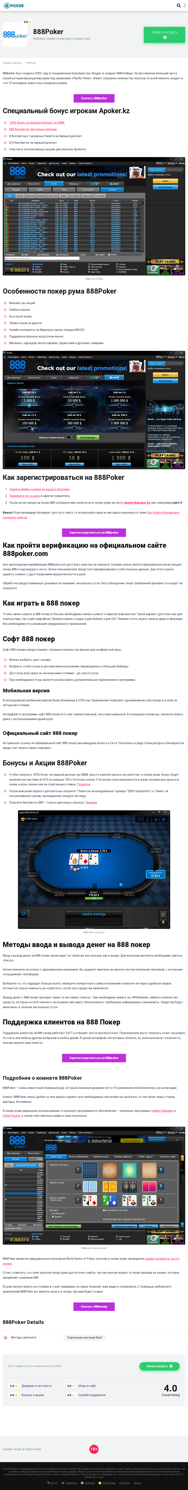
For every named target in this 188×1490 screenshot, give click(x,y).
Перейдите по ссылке (24, 496)
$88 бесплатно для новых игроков (33, 129)
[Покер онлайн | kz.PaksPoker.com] (13, 5)
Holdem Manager (162, 1111)
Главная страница (12, 63)
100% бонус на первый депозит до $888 (36, 122)
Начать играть (165, 32)
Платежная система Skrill (84, 1337)
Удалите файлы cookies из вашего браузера (39, 489)
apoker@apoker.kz (137, 502)
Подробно (84, 784)
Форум (137, 1483)
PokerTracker (11, 1116)
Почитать (124, 1483)
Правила (91, 802)
